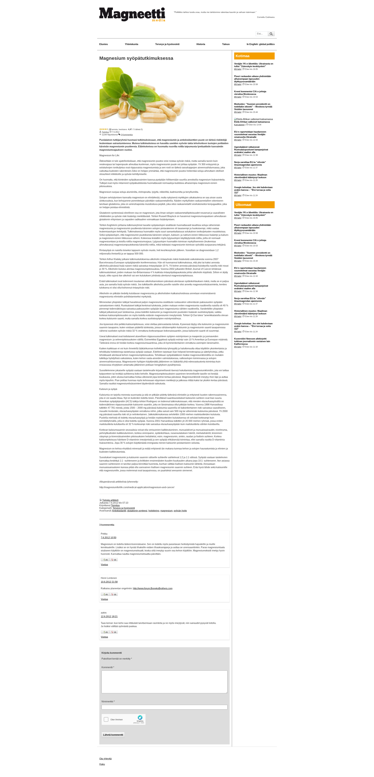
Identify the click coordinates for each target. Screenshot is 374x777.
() (107, 560)
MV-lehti (237, 69)
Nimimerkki (108, 701)
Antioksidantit (119, 510)
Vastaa (104, 564)
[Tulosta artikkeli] (100, 500)
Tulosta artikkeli (110, 500)
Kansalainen (239, 125)
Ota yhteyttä (105, 758)
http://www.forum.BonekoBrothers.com (152, 588)
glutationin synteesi (137, 510)
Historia (200, 44)
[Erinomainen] (107, 129)
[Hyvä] (105, 129)
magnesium (166, 510)
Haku (102, 764)
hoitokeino (153, 510)
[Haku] (271, 33)
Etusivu (103, 44)
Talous (226, 44)
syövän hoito (180, 510)
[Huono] (100, 129)
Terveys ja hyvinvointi (167, 44)
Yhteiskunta (131, 44)
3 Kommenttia (127, 135)
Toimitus (105, 132)
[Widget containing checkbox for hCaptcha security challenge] (124, 719)
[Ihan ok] (104, 129)
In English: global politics (261, 44)
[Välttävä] (102, 129)
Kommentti (108, 667)
